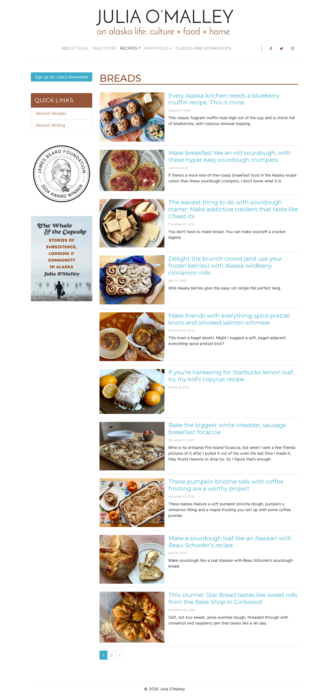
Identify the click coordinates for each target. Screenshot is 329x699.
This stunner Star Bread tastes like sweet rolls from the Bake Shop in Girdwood (232, 598)
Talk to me (104, 48)
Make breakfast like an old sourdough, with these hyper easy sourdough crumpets (229, 156)
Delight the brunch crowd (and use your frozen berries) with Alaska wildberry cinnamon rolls (225, 265)
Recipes (128, 48)
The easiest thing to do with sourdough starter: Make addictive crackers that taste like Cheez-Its (233, 209)
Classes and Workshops (203, 48)
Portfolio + (158, 48)
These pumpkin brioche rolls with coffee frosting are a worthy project (225, 485)
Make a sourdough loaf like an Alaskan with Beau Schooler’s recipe (230, 542)
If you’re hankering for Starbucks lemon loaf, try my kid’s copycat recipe (231, 376)
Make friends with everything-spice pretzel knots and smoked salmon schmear (229, 319)
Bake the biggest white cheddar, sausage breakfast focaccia (227, 429)
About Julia (74, 48)
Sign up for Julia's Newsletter (61, 77)
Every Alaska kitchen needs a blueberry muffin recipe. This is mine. (223, 99)
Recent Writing (50, 125)
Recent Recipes (51, 113)
